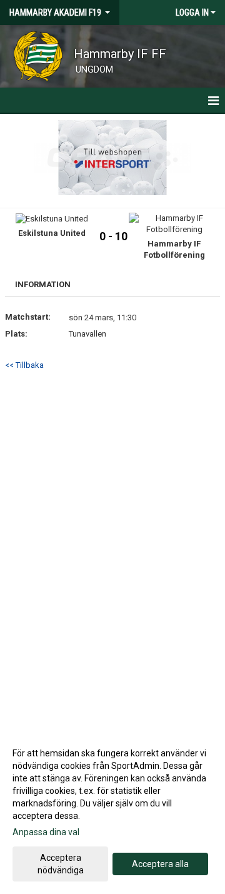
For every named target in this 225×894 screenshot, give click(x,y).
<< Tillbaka (24, 365)
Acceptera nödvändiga (61, 864)
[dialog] (112, 811)
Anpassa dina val (45, 832)
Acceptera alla (160, 864)
